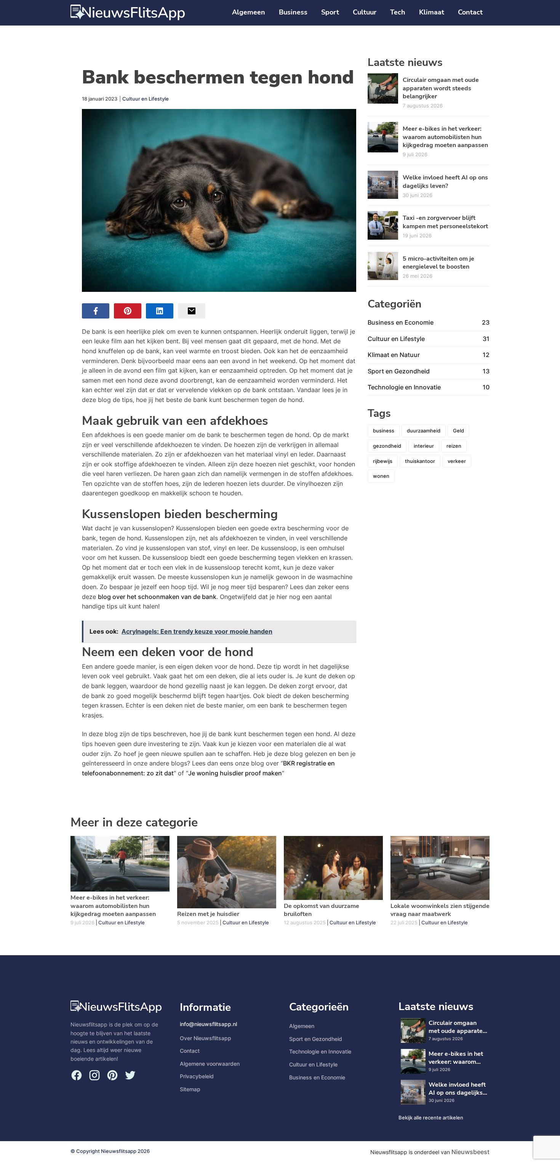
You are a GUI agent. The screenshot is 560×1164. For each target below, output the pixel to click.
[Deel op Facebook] (95, 311)
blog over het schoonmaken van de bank (157, 596)
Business (293, 12)
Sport (330, 12)
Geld (458, 430)
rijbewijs (382, 461)
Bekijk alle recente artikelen (430, 1117)
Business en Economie (317, 1077)
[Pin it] (127, 311)
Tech (397, 12)
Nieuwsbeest (470, 1152)
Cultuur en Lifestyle (145, 99)
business (383, 430)
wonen (381, 476)
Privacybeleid (197, 1076)
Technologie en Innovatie (320, 1051)
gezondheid (387, 446)
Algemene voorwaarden (210, 1063)
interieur (424, 446)
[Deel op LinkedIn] (159, 311)
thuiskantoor (420, 461)
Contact (470, 12)
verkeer (457, 461)
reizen (453, 446)
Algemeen (248, 12)
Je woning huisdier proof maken (235, 773)
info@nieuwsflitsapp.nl (208, 1024)
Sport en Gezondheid (315, 1039)
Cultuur (364, 12)
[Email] (191, 311)
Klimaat (431, 12)
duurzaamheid (423, 430)
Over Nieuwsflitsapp (205, 1038)
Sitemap (190, 1089)
